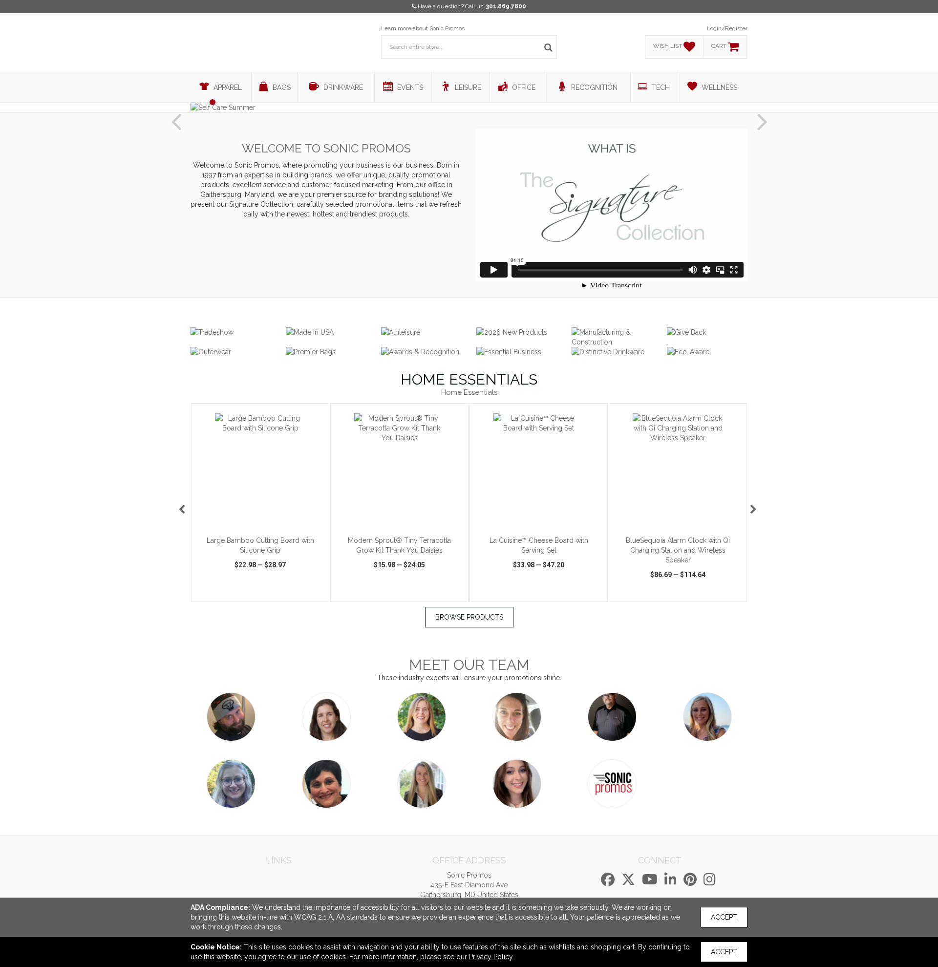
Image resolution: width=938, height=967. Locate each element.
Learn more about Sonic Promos (423, 28)
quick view (222, 593)
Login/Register (727, 28)
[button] (176, 114)
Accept (724, 917)
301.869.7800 (506, 6)
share (315, 593)
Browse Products (469, 617)
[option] (260, 502)
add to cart (266, 518)
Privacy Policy (491, 957)
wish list (274, 593)
